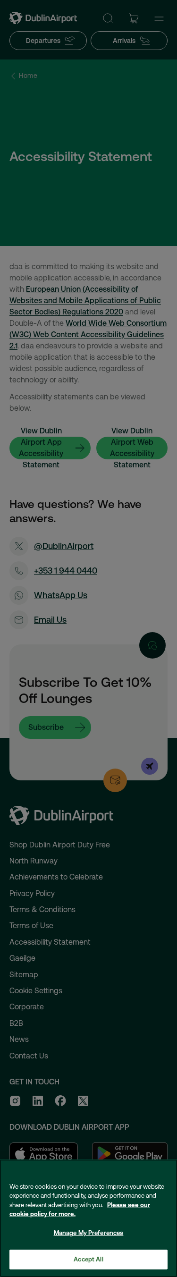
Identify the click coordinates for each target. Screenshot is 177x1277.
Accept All (88, 1259)
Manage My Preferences (89, 1232)
